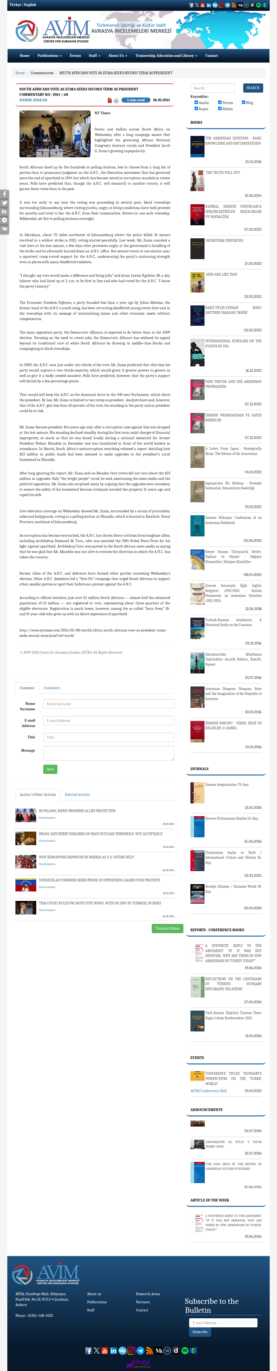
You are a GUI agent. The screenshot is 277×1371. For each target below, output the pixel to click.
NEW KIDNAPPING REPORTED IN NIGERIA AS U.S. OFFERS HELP (86, 857)
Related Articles (77, 794)
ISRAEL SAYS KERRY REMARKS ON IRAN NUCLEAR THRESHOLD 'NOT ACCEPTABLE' (101, 834)
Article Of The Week (209, 1200)
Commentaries (42, 73)
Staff (93, 55)
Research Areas (148, 1294)
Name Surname (27, 706)
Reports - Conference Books (217, 930)
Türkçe (15, 4)
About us (94, 1294)
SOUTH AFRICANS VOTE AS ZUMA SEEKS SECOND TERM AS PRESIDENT (116, 73)
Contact (212, 55)
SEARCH (253, 88)
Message (28, 750)
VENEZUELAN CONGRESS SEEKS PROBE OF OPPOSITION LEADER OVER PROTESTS (99, 880)
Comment (27, 688)
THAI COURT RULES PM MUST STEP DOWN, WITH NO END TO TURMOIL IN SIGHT (100, 903)
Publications (48, 55)
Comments (52, 688)
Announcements (206, 1110)
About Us (116, 55)
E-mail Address (28, 723)
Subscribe (200, 1332)
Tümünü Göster (167, 928)
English (30, 4)
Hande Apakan (33, 100)
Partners (143, 1302)
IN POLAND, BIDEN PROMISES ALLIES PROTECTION (77, 811)
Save (50, 769)
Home (24, 55)
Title (31, 737)
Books (196, 122)
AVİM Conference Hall (208, 1090)
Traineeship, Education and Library (165, 55)
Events (75, 55)
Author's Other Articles (38, 794)
